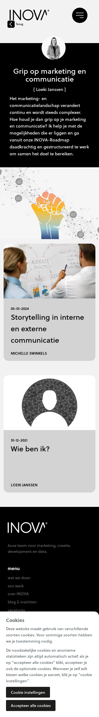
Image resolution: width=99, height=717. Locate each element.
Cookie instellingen (28, 692)
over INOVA (18, 593)
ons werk (16, 585)
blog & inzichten (22, 602)
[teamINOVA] (29, 16)
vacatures (16, 610)
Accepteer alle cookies (31, 705)
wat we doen (19, 577)
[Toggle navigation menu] (79, 15)
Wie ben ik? (30, 448)
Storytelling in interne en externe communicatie (47, 328)
